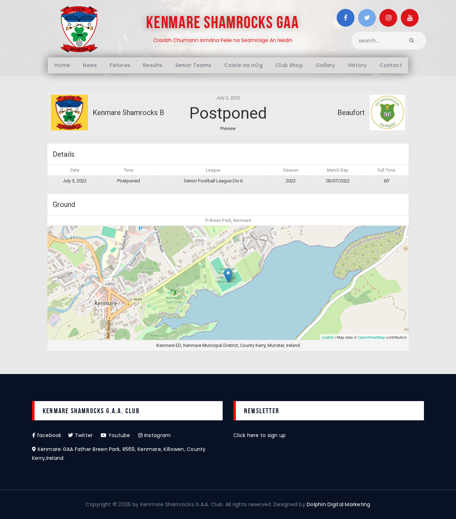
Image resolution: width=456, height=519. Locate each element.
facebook (51, 435)
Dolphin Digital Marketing (338, 504)
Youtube (122, 435)
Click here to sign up (259, 435)
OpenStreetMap (371, 337)
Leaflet (327, 337)
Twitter (87, 435)
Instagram (157, 435)
